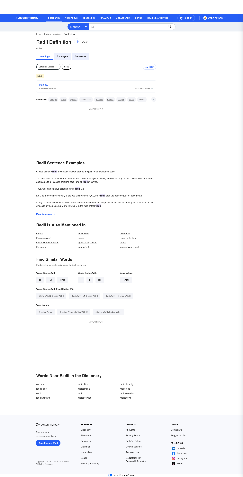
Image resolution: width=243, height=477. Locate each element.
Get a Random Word (48, 443)
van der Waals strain (130, 247)
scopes (121, 99)
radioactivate (84, 397)
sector (81, 238)
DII (99, 279)
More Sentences (44, 213)
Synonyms (62, 56)
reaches (99, 99)
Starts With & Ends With (51, 295)
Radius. (43, 84)
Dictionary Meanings (52, 34)
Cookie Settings (134, 446)
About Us (130, 429)
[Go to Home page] (27, 18)
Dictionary (75, 26)
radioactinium (43, 397)
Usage (84, 457)
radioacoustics (127, 393)
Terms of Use (132, 452)
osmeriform (83, 233)
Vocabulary (86, 452)
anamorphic (84, 247)
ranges (110, 99)
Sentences (80, 56)
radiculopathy (126, 384)
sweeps (53, 99)
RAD (62, 279)
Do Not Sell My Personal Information (136, 459)
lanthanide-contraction (47, 242)
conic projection (128, 238)
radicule (40, 384)
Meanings (45, 56)
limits (63, 99)
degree (39, 233)
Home (38, 34)
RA (50, 279)
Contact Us (176, 429)
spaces (73, 99)
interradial (125, 233)
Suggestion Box (179, 435)
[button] (186, 18)
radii (126, 279)
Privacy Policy (133, 435)
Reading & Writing (90, 463)
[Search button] (171, 27)
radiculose (41, 388)
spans (131, 99)
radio (80, 393)
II (89, 279)
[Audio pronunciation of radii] (77, 41)
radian (123, 242)
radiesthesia (84, 388)
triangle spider (43, 238)
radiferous (125, 388)
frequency (41, 247)
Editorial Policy (133, 441)
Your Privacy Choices (125, 475)
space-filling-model (87, 242)
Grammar (85, 446)
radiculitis (83, 384)
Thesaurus (86, 435)
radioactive (125, 397)
